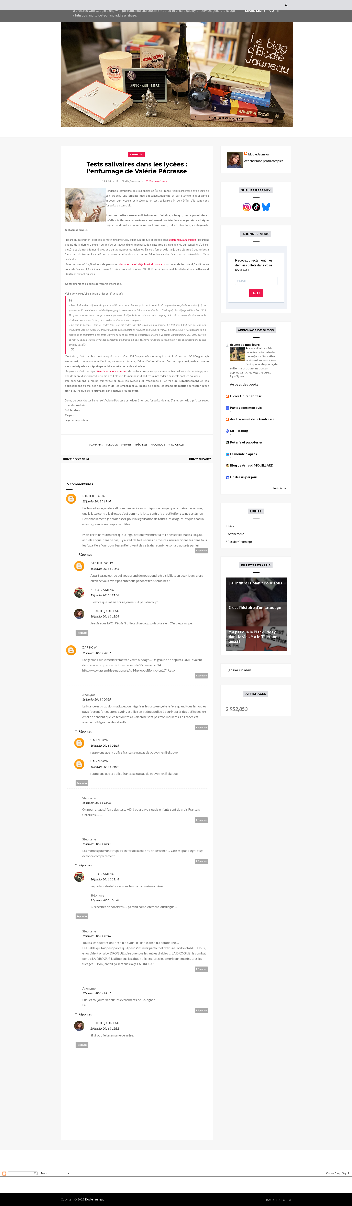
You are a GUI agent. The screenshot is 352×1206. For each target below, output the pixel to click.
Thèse (230, 526)
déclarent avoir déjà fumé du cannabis (142, 264)
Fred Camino (102, 590)
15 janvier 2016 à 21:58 (104, 595)
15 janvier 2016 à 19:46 (104, 568)
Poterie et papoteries (246, 442)
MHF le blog (239, 430)
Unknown (99, 740)
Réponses (85, 554)
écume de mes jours (245, 344)
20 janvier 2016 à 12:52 (104, 1028)
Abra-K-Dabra (256, 348)
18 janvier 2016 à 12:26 (104, 616)
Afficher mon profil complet (263, 161)
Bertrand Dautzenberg (182, 239)
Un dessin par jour (243, 477)
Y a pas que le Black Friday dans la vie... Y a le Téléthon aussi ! (253, 637)
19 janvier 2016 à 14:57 (96, 993)
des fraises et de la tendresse (252, 419)
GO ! (256, 293)
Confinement (235, 534)
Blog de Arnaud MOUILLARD (251, 465)
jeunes (127, 444)
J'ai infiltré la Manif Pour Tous (255, 583)
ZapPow (89, 647)
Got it (274, 11)
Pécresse (141, 444)
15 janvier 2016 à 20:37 (96, 653)
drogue (113, 444)
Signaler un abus (239, 670)
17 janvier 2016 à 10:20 (104, 900)
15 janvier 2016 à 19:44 (96, 501)
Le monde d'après (243, 454)
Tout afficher (280, 488)
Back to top (277, 1200)
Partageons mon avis (246, 407)
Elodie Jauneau (105, 611)
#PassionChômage (239, 541)
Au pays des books (244, 384)
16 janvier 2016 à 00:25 (96, 699)
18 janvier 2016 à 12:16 (96, 936)
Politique (158, 444)
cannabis (136, 154)
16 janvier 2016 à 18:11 (96, 844)
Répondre (201, 550)
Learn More (255, 11)
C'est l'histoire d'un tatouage (255, 607)
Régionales (177, 444)
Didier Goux (93, 496)
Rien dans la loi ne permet (112, 371)
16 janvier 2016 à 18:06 (96, 802)
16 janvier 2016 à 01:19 (104, 766)
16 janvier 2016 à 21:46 (104, 879)
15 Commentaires (156, 181)
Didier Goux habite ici (246, 396)
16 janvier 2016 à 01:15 (104, 745)
